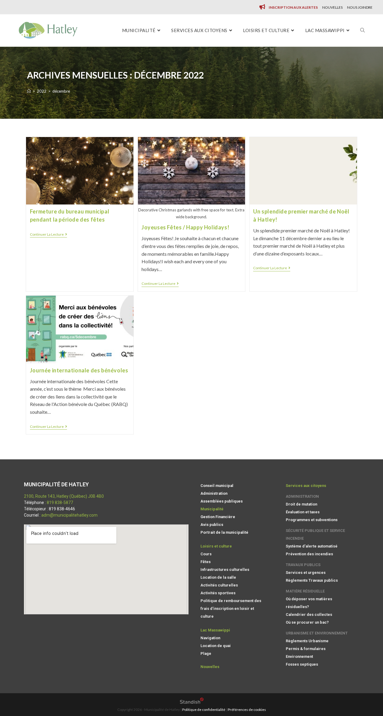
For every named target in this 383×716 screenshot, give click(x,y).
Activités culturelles (219, 585)
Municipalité (212, 509)
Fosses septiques (302, 664)
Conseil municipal (216, 485)
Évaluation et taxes (303, 512)
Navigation (210, 638)
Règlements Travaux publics (312, 580)
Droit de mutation (301, 504)
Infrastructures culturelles (224, 569)
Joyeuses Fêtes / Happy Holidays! (185, 227)
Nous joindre (360, 7)
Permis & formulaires (306, 648)
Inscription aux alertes (293, 7)
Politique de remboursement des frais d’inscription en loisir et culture (230, 608)
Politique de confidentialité (203, 709)
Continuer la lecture (48, 234)
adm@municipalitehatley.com (69, 515)
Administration (213, 493)
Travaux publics (303, 564)
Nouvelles (332, 7)
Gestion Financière (217, 517)
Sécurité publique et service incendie (315, 534)
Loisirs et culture (216, 546)
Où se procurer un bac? (307, 622)
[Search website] (362, 30)
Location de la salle (218, 577)
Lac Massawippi (215, 630)
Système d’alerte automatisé (312, 546)
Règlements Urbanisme (307, 641)
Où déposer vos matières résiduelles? (309, 603)
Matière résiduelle (305, 591)
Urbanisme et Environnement (317, 633)
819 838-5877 (60, 502)
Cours (206, 554)
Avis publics (211, 524)
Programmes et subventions (312, 520)
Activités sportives (217, 593)
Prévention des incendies (309, 554)
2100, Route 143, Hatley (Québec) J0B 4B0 (64, 496)
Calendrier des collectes (309, 614)
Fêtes (205, 561)
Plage (205, 653)
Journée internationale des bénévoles (79, 370)
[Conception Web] (191, 702)
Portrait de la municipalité (224, 532)
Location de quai (215, 645)
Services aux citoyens (306, 485)
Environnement (299, 656)
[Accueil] (29, 91)
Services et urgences (306, 572)
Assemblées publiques (221, 501)
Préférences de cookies (247, 709)
